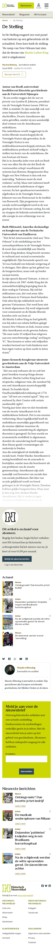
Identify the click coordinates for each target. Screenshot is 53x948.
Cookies (32, 942)
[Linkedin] (26, 659)
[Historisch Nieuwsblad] (8, 6)
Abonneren (26, 5)
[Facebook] (9, 659)
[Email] (21, 659)
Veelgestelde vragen (11, 933)
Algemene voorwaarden (39, 933)
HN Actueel (40, 14)
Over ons (6, 908)
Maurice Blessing (9, 64)
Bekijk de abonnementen (17, 558)
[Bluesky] (3, 659)
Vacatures (33, 912)
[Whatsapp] (15, 659)
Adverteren (7, 921)
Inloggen (32, 908)
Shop (4, 917)
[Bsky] (46, 885)
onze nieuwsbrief (25, 895)
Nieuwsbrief (8, 14)
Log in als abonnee (14, 564)
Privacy (31, 938)
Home (5, 20)
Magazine (24, 14)
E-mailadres (10, 754)
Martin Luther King (36, 53)
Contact (6, 938)
